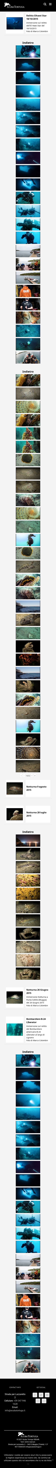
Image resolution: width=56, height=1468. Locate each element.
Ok (28, 1464)
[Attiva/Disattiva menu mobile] (50, 4)
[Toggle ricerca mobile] (45, 4)
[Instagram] (38, 1401)
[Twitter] (41, 1395)
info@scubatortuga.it (15, 1410)
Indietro (28, 43)
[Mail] (44, 1401)
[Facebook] (35, 1395)
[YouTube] (47, 1395)
